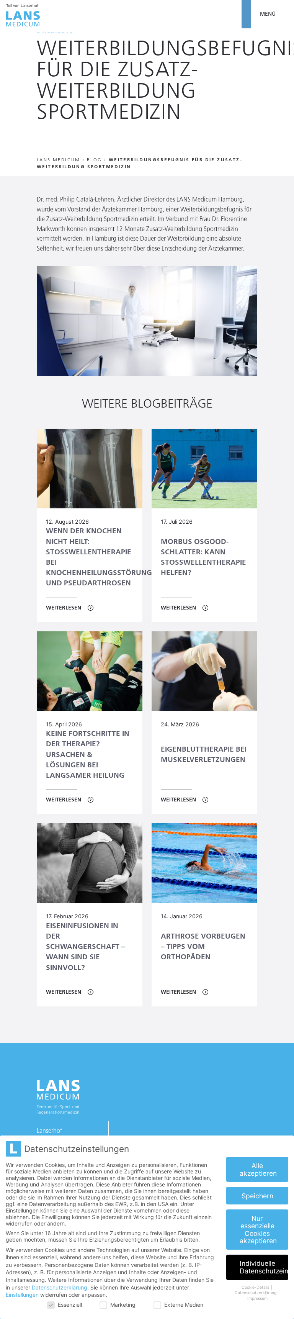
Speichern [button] (257, 1196)
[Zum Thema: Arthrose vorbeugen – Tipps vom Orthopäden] (204, 863)
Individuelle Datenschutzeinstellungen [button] (264, 1267)
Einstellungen (22, 1294)
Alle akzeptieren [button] (258, 1169)
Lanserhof (49, 1130)
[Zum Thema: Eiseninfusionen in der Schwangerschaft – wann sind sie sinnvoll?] (89, 863)
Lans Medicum (58, 159)
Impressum (257, 1298)
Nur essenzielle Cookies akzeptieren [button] (258, 1229)
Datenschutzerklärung (59, 1287)
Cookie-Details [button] (256, 1287)
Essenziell (70, 1304)
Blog (94, 159)
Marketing (123, 1304)
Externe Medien (183, 1304)
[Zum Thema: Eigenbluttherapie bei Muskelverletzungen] (204, 671)
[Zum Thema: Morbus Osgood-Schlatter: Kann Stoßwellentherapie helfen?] (204, 468)
